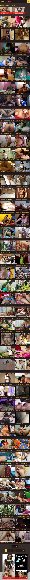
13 (23, 550)
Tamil (6, 1)
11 (17, 550)
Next (14, 547)
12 (20, 550)
